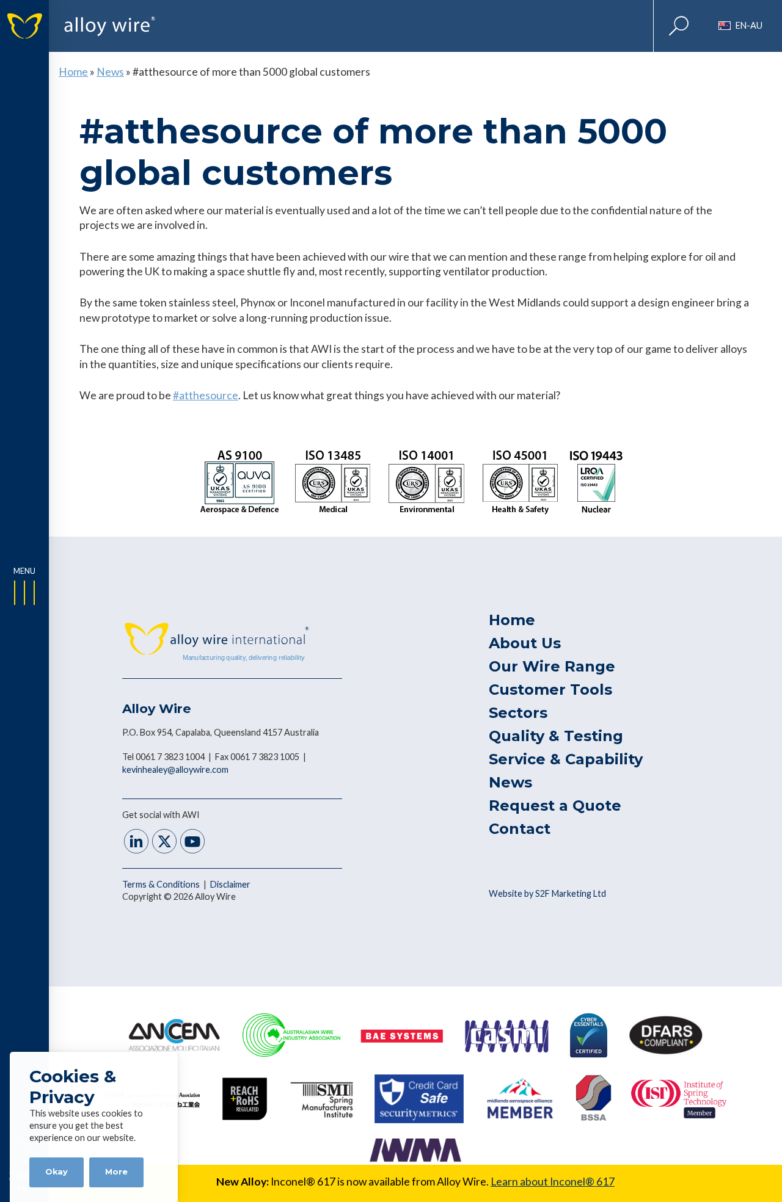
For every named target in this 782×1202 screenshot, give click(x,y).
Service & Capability (566, 759)
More (116, 1171)
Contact (519, 829)
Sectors (518, 713)
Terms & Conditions (162, 884)
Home (73, 71)
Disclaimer (230, 884)
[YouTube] (192, 842)
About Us (525, 643)
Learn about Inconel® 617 (553, 1181)
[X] (164, 842)
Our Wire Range (552, 666)
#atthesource (205, 395)
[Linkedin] (136, 842)
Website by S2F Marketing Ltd (547, 893)
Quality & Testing (556, 736)
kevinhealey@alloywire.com (175, 769)
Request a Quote (555, 805)
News (110, 71)
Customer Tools (550, 689)
